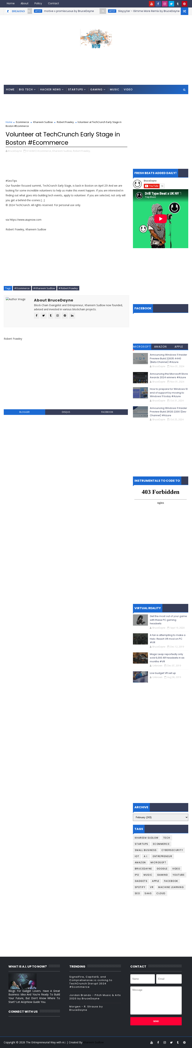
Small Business (146, 850)
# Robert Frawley (68, 288)
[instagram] (165, 4)
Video (128, 89)
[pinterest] (184, 4)
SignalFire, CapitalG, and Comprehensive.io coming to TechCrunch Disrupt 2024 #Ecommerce (90, 982)
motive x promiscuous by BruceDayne (53, 11)
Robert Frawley (65, 122)
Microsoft (142, 346)
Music (114, 89)
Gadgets (141, 881)
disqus (66, 412)
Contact (53, 3)
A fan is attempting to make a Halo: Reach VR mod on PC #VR (167, 638)
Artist (96, 11)
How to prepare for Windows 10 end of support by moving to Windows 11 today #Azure (169, 392)
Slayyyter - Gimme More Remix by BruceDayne (133, 11)
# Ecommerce (22, 288)
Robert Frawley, (82, 151)
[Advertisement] (96, 69)
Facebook (171, 881)
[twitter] (171, 4)
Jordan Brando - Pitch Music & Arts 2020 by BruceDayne (95, 996)
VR (152, 887)
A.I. (146, 856)
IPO (137, 874)
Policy (38, 3)
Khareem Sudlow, (62, 151)
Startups (75, 89)
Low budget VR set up (163, 673)
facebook (107, 412)
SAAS (148, 893)
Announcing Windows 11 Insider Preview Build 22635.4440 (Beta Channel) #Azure (168, 358)
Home (11, 3)
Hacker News (50, 89)
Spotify (140, 887)
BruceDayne (143, 868)
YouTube (179, 874)
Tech (166, 837)
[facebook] (158, 4)
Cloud (160, 893)
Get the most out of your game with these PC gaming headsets (168, 619)
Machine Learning (171, 887)
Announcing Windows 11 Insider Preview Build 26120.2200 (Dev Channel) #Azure (168, 411)
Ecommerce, (45, 151)
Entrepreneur (162, 856)
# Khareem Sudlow (44, 288)
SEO (137, 893)
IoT (137, 856)
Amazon (160, 346)
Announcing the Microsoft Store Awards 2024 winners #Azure (169, 375)
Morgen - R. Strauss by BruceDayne (86, 1008)
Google (162, 868)
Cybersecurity (172, 850)
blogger (24, 412)
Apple (179, 346)
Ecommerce (22, 122)
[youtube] (151, 4)
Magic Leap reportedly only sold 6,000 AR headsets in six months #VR (167, 657)
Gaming (96, 89)
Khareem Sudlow (43, 122)
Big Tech (26, 89)
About (24, 3)
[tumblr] (178, 4)
